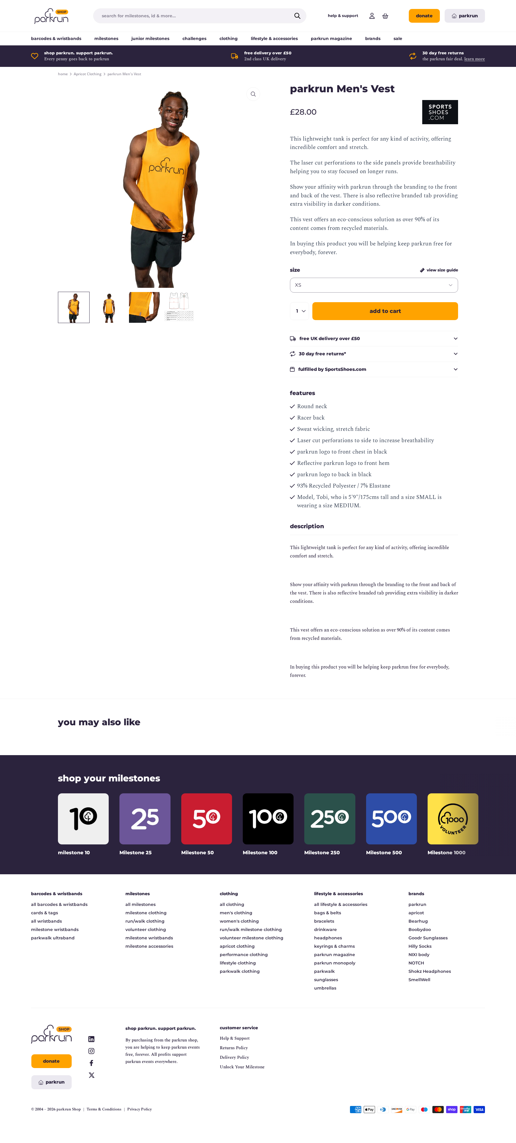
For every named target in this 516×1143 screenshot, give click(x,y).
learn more (474, 59)
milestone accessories (149, 946)
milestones (106, 38)
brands (372, 38)
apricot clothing (237, 946)
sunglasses (326, 979)
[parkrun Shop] (51, 16)
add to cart (385, 311)
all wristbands (46, 921)
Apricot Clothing (88, 74)
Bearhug (418, 921)
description (307, 526)
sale (398, 38)
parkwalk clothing (240, 971)
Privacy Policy (139, 1109)
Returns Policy (234, 1048)
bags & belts (327, 912)
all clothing (232, 904)
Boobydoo (419, 929)
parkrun (417, 904)
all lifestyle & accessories (340, 904)
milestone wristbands (55, 929)
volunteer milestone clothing (251, 938)
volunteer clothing (145, 929)
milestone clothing (146, 912)
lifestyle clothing (238, 963)
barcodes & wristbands (56, 38)
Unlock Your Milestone (242, 1067)
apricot (416, 912)
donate (424, 16)
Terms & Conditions (104, 1109)
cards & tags (44, 912)
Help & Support (235, 1038)
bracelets (324, 921)
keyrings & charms (334, 946)
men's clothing (236, 912)
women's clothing (239, 921)
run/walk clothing (145, 921)
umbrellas (325, 988)
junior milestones (150, 38)
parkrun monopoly (334, 963)
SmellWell (419, 979)
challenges (194, 38)
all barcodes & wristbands (59, 904)
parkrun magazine (331, 38)
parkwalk (324, 971)
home (63, 74)
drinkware (325, 929)
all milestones (140, 904)
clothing (228, 38)
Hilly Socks (419, 946)
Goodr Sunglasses (428, 938)
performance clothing (244, 954)
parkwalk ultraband (53, 938)
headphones (328, 938)
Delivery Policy (234, 1057)
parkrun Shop (68, 1109)
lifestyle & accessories (274, 38)
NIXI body (418, 954)
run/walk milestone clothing (251, 929)
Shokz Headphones (429, 971)
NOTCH (416, 963)
